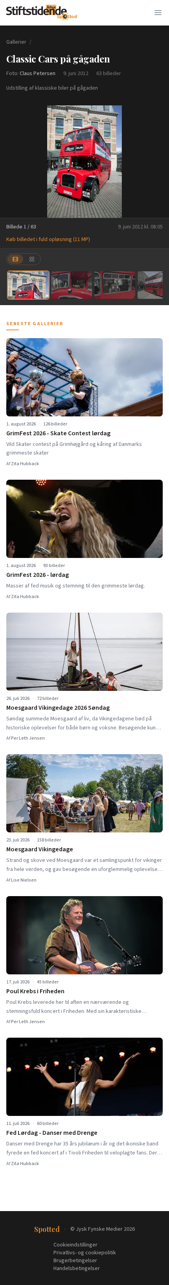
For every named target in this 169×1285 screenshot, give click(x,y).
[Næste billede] (158, 161)
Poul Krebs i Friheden (35, 991)
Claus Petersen (37, 73)
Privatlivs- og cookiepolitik (84, 1253)
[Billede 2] (71, 284)
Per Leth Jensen (28, 738)
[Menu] (158, 12)
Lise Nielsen (24, 880)
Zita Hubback (25, 463)
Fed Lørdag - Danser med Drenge (51, 1133)
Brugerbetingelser (75, 1261)
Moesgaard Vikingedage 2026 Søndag (58, 707)
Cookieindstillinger (75, 1245)
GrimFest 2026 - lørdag (37, 575)
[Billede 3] (114, 284)
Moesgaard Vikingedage (39, 849)
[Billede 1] (28, 284)
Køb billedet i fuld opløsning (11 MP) (48, 239)
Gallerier (16, 42)
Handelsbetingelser (76, 1268)
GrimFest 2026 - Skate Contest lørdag (58, 433)
